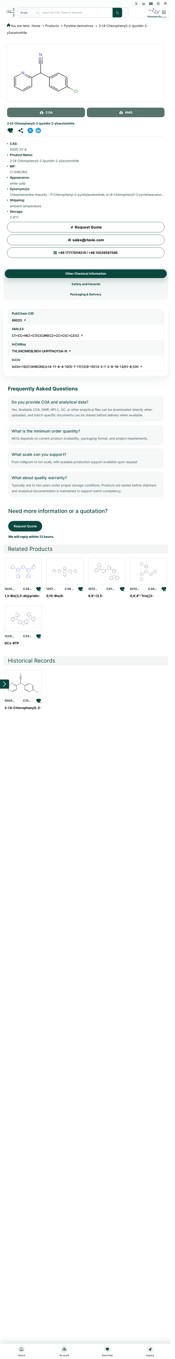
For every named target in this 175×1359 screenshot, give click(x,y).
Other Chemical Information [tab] (85, 273)
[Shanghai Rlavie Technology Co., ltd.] (10, 12)
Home (36, 26)
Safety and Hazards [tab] (86, 284)
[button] (10, 130)
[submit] (117, 12)
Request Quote (88, 227)
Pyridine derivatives (78, 26)
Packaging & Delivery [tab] (85, 294)
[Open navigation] (164, 12)
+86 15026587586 (103, 253)
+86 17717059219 (72, 253)
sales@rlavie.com (88, 240)
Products (52, 26)
